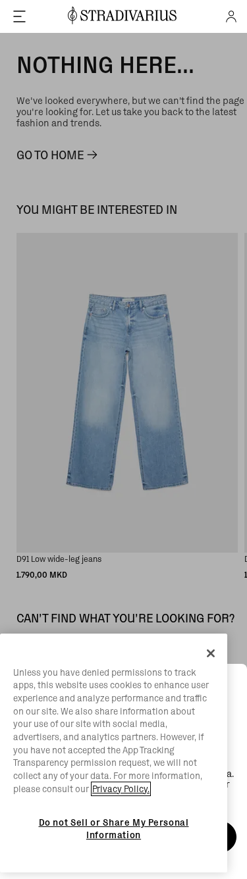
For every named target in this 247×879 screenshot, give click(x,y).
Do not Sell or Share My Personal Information (114, 828)
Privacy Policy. (121, 789)
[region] (113, 753)
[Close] (210, 653)
